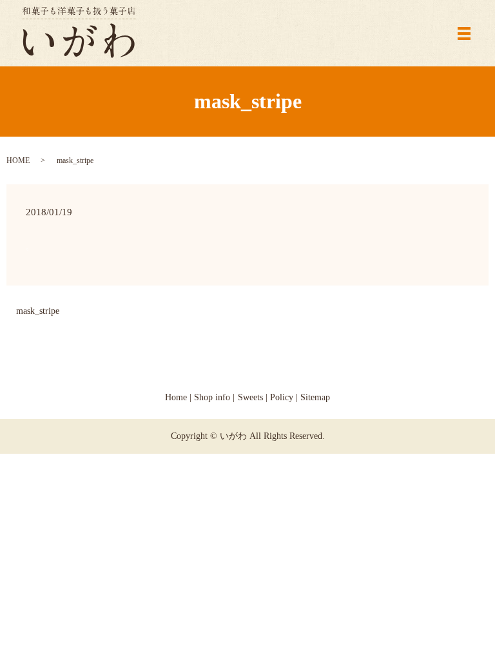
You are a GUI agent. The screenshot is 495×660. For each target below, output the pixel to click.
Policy (281, 397)
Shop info (212, 397)
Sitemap (315, 397)
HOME (18, 160)
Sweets (250, 397)
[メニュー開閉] (464, 33)
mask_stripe (37, 311)
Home (176, 397)
